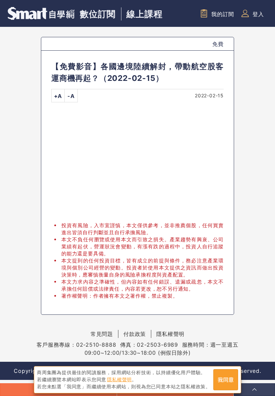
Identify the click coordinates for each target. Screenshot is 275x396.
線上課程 (144, 14)
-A (71, 96)
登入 (258, 14)
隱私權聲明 (170, 334)
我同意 (226, 380)
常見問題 (102, 334)
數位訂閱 (98, 14)
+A (58, 96)
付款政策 (134, 334)
